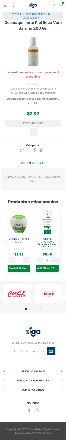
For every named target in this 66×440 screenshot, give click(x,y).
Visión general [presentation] (33, 163)
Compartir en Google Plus (41, 150)
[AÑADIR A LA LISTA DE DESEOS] (33, 132)
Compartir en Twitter (22, 150)
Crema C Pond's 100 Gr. (19, 240)
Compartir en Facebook (28, 150)
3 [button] (32, 309)
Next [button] (60, 241)
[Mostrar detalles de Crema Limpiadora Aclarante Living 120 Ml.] (47, 222)
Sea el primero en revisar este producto (33, 88)
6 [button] (40, 309)
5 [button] (37, 309)
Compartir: (33, 145)
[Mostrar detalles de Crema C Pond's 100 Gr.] (19, 222)
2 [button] (29, 309)
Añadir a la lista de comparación (35, 93)
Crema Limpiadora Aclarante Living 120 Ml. (47, 243)
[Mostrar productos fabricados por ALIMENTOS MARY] (49, 293)
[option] (19, 241)
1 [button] (26, 309)
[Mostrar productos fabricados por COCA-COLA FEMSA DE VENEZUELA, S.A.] (17, 293)
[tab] (33, 163)
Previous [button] (5, 241)
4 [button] (35, 309)
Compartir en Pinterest (35, 150)
